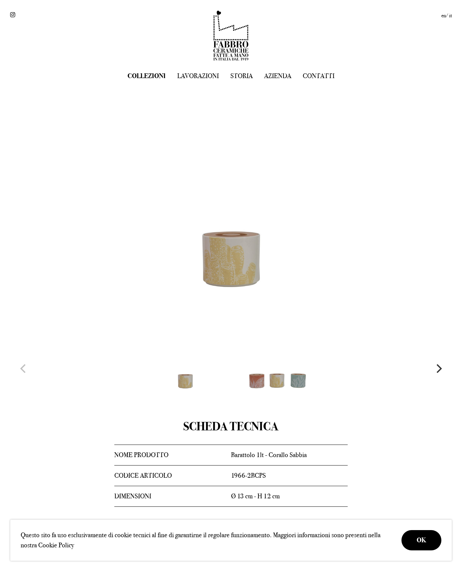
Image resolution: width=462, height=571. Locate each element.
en (443, 16)
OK (421, 540)
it (450, 16)
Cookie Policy (56, 545)
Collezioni (147, 76)
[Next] (438, 368)
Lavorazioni (198, 76)
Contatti (318, 76)
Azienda (277, 76)
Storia (241, 76)
